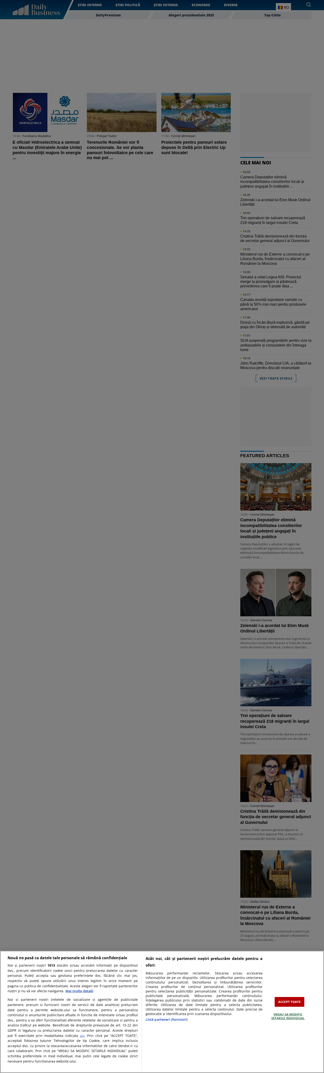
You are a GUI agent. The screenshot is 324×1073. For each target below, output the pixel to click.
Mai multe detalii (79, 991)
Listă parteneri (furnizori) (167, 1019)
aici (82, 1036)
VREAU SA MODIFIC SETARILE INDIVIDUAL (288, 1016)
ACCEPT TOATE (289, 1002)
